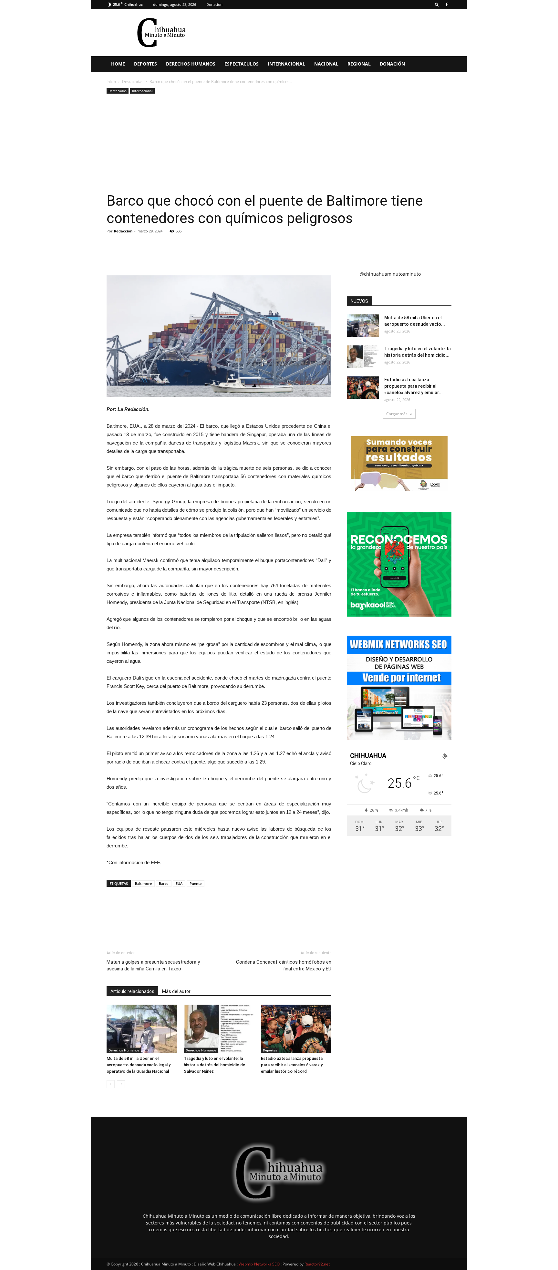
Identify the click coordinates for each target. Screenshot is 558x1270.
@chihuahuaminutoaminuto (390, 274)
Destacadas (132, 81)
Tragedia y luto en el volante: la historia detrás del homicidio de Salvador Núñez (214, 1065)
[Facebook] (446, 4)
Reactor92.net (317, 1264)
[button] (437, 4)
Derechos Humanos (190, 64)
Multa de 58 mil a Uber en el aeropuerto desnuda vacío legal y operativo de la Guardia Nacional (138, 1065)
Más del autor (176, 991)
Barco (164, 883)
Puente (196, 883)
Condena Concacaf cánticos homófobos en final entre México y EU (283, 965)
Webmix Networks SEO (259, 1264)
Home (118, 64)
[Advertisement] (279, 143)
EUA (179, 883)
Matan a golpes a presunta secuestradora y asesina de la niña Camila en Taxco (153, 965)
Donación (214, 4)
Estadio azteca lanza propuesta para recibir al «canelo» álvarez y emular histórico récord (292, 1065)
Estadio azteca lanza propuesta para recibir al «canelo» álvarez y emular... (413, 386)
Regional (359, 64)
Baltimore (143, 883)
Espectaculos (241, 64)
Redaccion (123, 231)
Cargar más (397, 413)
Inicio (111, 81)
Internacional (286, 64)
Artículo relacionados (132, 991)
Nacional (326, 64)
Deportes (145, 64)
